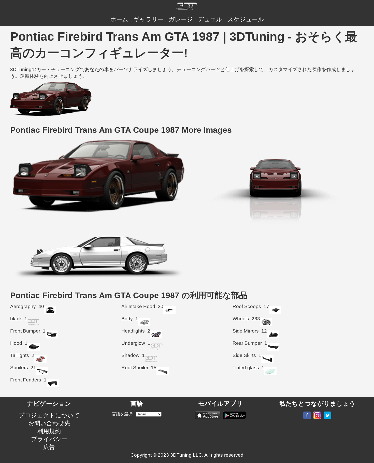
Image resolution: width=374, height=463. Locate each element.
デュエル (210, 19)
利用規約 (49, 431)
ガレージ (181, 19)
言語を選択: (122, 414)
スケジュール (245, 19)
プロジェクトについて (49, 415)
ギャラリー (148, 19)
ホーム (119, 19)
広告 (49, 447)
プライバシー (49, 439)
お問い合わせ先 (49, 423)
